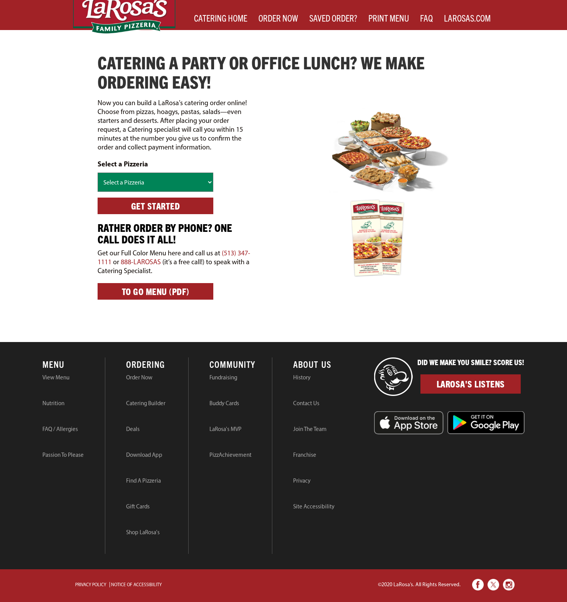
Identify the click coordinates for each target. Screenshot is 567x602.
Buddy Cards (224, 403)
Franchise (304, 454)
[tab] (73, 365)
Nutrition (53, 403)
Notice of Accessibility (136, 584)
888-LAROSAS (141, 262)
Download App (144, 454)
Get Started (155, 205)
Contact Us (306, 403)
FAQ (429, 18)
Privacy (301, 480)
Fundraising (223, 377)
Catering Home (223, 18)
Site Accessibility (313, 506)
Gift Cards (138, 506)
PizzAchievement (230, 454)
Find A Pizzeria (143, 480)
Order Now (281, 18)
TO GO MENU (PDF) (155, 291)
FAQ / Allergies (60, 429)
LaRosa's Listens (471, 383)
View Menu (55, 377)
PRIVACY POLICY (90, 584)
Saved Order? (336, 18)
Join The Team (310, 429)
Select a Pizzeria (123, 163)
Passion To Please (63, 454)
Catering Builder (145, 403)
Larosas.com (470, 18)
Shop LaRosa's (143, 532)
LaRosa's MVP (225, 429)
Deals (133, 429)
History (301, 377)
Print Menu (391, 18)
